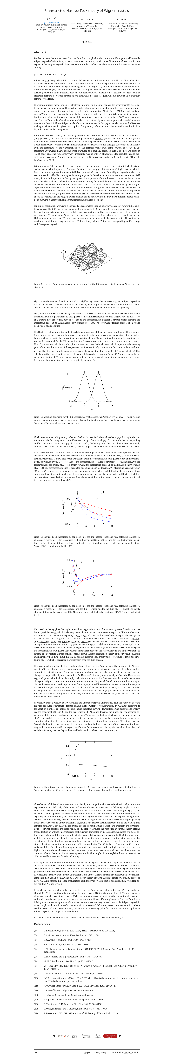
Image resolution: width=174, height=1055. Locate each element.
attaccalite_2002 (42, 150)
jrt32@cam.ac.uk (51, 22)
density (98, 138)
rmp (36, 114)
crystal (65, 209)
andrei (102, 92)
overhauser (60, 144)
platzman (49, 98)
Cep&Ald (135, 111)
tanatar (106, 157)
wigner (45, 80)
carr (132, 117)
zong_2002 (46, 153)
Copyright (86, 1052)
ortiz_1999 (49, 160)
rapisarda (96, 157)
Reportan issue (98, 1036)
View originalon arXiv (110, 1036)
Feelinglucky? (74, 1036)
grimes (45, 92)
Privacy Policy (100, 1052)
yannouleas (91, 123)
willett (110, 92)
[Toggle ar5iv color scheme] (36, 1052)
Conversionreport (86, 1036)
